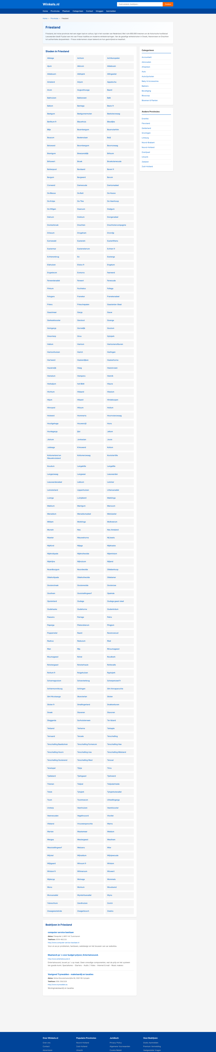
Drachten (81, 225)
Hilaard (80, 400)
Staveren (81, 712)
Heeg (79, 368)
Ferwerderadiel (53, 280)
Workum (80, 887)
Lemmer (110, 482)
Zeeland (145, 162)
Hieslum (110, 392)
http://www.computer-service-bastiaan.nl (63, 943)
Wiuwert (111, 871)
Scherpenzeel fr (114, 681)
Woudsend (112, 887)
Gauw (109, 312)
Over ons (46, 1043)
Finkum (50, 288)
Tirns (109, 768)
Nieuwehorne (83, 537)
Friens (50, 304)
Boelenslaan (82, 137)
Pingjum (110, 625)
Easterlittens (112, 241)
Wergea (50, 839)
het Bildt (80, 384)
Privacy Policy (116, 1043)
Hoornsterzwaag (114, 415)
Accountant (147, 57)
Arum (49, 90)
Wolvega (81, 879)
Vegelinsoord (83, 816)
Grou (79, 336)
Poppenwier (52, 633)
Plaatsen (66, 11)
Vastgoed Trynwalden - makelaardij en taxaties (70, 974)
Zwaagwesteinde (54, 911)
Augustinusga (83, 90)
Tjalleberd (51, 776)
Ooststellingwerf (84, 593)
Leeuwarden (112, 474)
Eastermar (51, 249)
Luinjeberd (81, 498)
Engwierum (52, 272)
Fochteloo (81, 288)
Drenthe (145, 118)
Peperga (50, 625)
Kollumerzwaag (83, 455)
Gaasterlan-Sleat (114, 304)
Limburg (145, 138)
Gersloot (81, 320)
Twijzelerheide (113, 784)
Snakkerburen (113, 704)
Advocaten (146, 62)
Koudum (50, 466)
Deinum (50, 217)
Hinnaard (51, 407)
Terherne (81, 728)
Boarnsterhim (113, 129)
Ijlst (78, 431)
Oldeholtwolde (83, 577)
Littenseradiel (113, 490)
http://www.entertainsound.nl (59, 959)
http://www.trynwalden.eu (58, 984)
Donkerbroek (52, 225)
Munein (50, 530)
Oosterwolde (82, 585)
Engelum (111, 265)
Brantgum (51, 153)
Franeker (81, 296)
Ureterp (50, 808)
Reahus (50, 641)
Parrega (80, 617)
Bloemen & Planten (150, 100)
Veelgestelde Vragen (152, 1050)
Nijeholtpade (52, 553)
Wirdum (110, 863)
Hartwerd (51, 360)
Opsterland (52, 601)
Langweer (81, 474)
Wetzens (81, 847)
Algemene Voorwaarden (120, 1046)
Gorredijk (81, 328)
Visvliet (110, 816)
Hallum (50, 344)
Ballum (50, 106)
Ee (78, 257)
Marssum (111, 506)
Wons (49, 887)
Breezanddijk (82, 153)
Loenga (50, 498)
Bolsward (51, 145)
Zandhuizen (82, 903)
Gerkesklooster (53, 320)
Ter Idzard (111, 720)
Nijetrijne (51, 561)
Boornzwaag (112, 145)
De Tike (80, 201)
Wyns (109, 895)
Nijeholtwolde (83, 553)
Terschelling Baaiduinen (57, 744)
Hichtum (51, 392)
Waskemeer (82, 831)
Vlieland (50, 824)
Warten (50, 831)
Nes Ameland (113, 530)
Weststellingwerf (54, 847)
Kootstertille (112, 455)
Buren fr (110, 169)
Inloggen (99, 11)
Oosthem (51, 593)
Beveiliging (146, 91)
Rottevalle (111, 665)
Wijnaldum (81, 855)
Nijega (80, 545)
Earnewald (51, 241)
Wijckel (50, 855)
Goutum (110, 328)
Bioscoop (146, 95)
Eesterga (111, 257)
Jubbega (51, 447)
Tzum (49, 800)
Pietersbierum (83, 625)
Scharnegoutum (54, 681)
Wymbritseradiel (84, 895)
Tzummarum (82, 800)
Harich (80, 352)
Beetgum (51, 114)
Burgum (50, 177)
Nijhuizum (81, 561)
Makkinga (111, 498)
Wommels (111, 879)
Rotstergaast (52, 665)
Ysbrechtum (52, 903)
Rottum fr (51, 673)
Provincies (55, 11)
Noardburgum (53, 569)
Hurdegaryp (52, 431)
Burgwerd (81, 177)
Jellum (110, 431)
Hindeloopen (112, 400)
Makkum (51, 506)
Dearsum (81, 209)
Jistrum (50, 439)
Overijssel (146, 152)
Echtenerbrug (53, 257)
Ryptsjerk (111, 673)
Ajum (49, 66)
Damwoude (82, 185)
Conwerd (51, 185)
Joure (109, 439)
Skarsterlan (82, 696)
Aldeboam (111, 66)
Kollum (110, 447)
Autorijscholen (148, 76)
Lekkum (80, 482)
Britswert (51, 161)
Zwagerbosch (83, 911)
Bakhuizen (51, 98)
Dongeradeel (112, 217)
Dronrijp (110, 233)
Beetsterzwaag (113, 114)
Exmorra (80, 272)
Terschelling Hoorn (55, 752)
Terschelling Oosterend (57, 760)
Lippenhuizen (83, 490)
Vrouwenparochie (85, 824)
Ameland (51, 82)
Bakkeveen (82, 98)
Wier (109, 847)
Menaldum (51, 514)
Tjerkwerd (111, 776)
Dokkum (80, 217)
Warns (110, 824)
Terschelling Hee (114, 744)
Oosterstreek (52, 585)
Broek (79, 161)
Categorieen (78, 11)
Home (45, 11)
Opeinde (110, 593)
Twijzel (80, 784)
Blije (49, 129)
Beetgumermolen (84, 114)
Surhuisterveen (83, 720)
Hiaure (110, 384)
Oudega (80, 601)
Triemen (50, 784)
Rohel (79, 657)
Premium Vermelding (152, 1046)
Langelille (111, 466)
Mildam (50, 522)
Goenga (110, 320)
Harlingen (111, 352)
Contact (89, 11)
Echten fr (111, 249)
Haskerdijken (83, 360)
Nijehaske (111, 545)
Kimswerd (81, 447)
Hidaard (80, 392)
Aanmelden (111, 11)
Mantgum (81, 506)
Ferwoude (111, 280)
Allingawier (112, 74)
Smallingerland (83, 704)
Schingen (81, 688)
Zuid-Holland (147, 166)
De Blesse (51, 193)
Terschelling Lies (84, 752)
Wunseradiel (52, 895)
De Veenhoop (113, 201)
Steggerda (51, 720)
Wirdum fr (51, 871)
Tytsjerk (80, 792)
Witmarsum (82, 871)
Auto (144, 71)
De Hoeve (111, 193)
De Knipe (51, 201)
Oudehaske (52, 609)
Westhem (111, 839)
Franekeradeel (113, 296)
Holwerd (50, 415)
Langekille (81, 466)
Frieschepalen (83, 304)
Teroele (80, 736)
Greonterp (51, 336)
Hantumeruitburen (115, 344)
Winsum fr (81, 863)
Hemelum (51, 376)
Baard (109, 90)
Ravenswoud (112, 633)
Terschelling (112, 736)
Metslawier (112, 514)
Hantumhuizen (53, 352)
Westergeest (82, 839)
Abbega (50, 58)
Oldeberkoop (112, 569)
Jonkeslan (81, 439)
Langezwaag (52, 474)
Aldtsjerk (81, 74)
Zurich (110, 903)
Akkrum (80, 66)
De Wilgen (51, 209)
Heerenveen (112, 368)
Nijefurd (50, 545)
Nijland (110, 561)
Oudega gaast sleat (115, 601)
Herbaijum (51, 384)
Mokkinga (81, 522)
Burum (110, 177)
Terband (50, 728)
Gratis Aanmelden (150, 1043)
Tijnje (79, 768)
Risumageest (52, 657)
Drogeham (81, 233)
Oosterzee (111, 585)
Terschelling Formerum (87, 744)
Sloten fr (51, 704)
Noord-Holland (148, 147)
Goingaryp (51, 328)
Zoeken (168, 4)
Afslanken (146, 67)
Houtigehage (52, 423)
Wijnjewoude (112, 855)
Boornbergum (83, 145)
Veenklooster (113, 808)
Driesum (50, 233)
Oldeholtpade (53, 577)
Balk (109, 98)
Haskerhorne (112, 360)
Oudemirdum (112, 609)
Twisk (49, 792)
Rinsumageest (113, 649)
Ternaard (51, 736)
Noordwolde (82, 569)
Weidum (110, 831)
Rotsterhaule (82, 665)
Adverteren (47, 1050)
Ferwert (80, 280)
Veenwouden (52, 816)
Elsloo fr (80, 265)
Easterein (81, 241)
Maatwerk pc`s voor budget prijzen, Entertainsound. (73, 955)
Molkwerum (112, 522)
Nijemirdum (112, 553)
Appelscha (111, 82)
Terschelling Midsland (116, 752)
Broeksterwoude (114, 161)
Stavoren (111, 712)
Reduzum (81, 641)
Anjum (80, 82)
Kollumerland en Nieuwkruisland (54, 456)
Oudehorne (82, 609)
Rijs (78, 649)
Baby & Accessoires (150, 81)
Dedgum (111, 209)
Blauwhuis (81, 122)
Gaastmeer (52, 312)
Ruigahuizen (82, 673)
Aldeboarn (51, 74)
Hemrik (110, 376)
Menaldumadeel (84, 514)
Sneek (50, 712)
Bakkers (145, 86)
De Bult (80, 193)
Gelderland (146, 128)
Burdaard (81, 169)
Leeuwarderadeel (54, 482)
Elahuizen (51, 265)
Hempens (81, 376)
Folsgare (51, 296)
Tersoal (110, 760)
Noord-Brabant (148, 142)
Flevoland (146, 123)
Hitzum (80, 407)
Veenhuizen (82, 808)
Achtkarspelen (113, 58)
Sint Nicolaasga (54, 696)
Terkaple (111, 728)
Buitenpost (52, 169)
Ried (109, 641)
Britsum (110, 153)
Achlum (80, 58)
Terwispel (51, 768)
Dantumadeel (113, 185)
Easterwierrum (83, 249)
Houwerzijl (81, 423)
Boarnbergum (83, 129)
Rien (49, 649)
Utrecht (145, 157)
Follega (110, 288)
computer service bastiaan (61, 932)
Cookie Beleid (116, 1050)
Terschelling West (85, 760)
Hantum (80, 344)
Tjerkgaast (81, 776)
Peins (109, 617)
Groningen (146, 133)
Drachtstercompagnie (116, 225)
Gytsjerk (110, 336)
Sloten (110, 696)
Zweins (110, 911)
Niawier (50, 537)
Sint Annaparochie (115, 688)
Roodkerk (111, 657)
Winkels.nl (51, 4)
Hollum (110, 407)
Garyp (79, 312)
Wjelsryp (51, 879)
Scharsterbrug (83, 681)
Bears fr (110, 106)
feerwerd (111, 272)
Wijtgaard (51, 863)
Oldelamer (111, 577)
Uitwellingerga (113, 800)
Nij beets (111, 537)
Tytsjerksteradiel (114, 792)
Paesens (51, 617)
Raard (79, 633)
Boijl (109, 137)
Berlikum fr (51, 122)
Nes (79, 530)
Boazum (50, 137)
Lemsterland (52, 490)
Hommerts (81, 415)
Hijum (49, 400)
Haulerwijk (51, 368)
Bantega (80, 106)
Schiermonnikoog (54, 688)
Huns (109, 423)
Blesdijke (111, 122)
